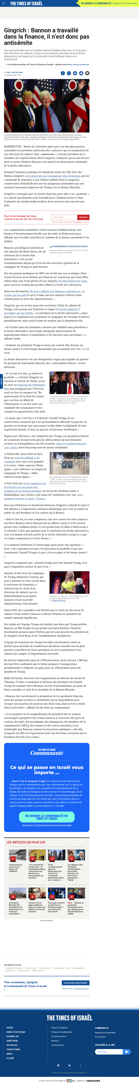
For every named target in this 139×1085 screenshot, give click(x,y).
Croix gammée (23, 971)
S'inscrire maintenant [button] (76, 983)
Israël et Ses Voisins (14, 968)
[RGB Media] (71, 1080)
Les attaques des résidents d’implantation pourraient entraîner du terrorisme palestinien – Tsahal (75, 872)
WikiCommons (59, 600)
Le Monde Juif (12, 1036)
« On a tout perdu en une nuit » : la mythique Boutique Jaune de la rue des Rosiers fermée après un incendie (37, 871)
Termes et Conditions (59, 1028)
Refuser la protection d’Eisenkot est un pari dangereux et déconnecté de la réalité (75, 908)
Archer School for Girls (73, 281)
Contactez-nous (57, 1045)
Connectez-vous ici (81, 988)
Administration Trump (61, 968)
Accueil (9, 1028)
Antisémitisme (79, 968)
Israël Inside (12, 1041)
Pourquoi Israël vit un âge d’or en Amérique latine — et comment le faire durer (56, 907)
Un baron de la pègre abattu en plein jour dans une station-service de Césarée (37, 907)
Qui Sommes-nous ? (59, 1036)
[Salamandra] (93, 1081)
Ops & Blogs (11, 1045)
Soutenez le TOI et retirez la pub (125, 3)
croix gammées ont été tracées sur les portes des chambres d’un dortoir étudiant (25, 487)
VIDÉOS (9, 1054)
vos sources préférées (79, 65)
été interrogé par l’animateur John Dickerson (53, 176)
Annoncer (55, 1041)
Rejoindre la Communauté (96, 3)
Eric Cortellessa (15, 72)
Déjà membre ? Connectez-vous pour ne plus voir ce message (46, 825)
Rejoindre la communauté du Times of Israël (46, 817)
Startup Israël (13, 1049)
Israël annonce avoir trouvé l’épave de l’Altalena (15, 868)
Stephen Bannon (38, 971)
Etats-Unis (10, 971)
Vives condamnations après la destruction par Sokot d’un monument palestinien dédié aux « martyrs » (55, 872)
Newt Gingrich (44, 968)
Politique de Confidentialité (61, 1032)
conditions (78, 222)
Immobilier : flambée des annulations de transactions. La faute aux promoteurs (16, 908)
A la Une (10, 1058)
